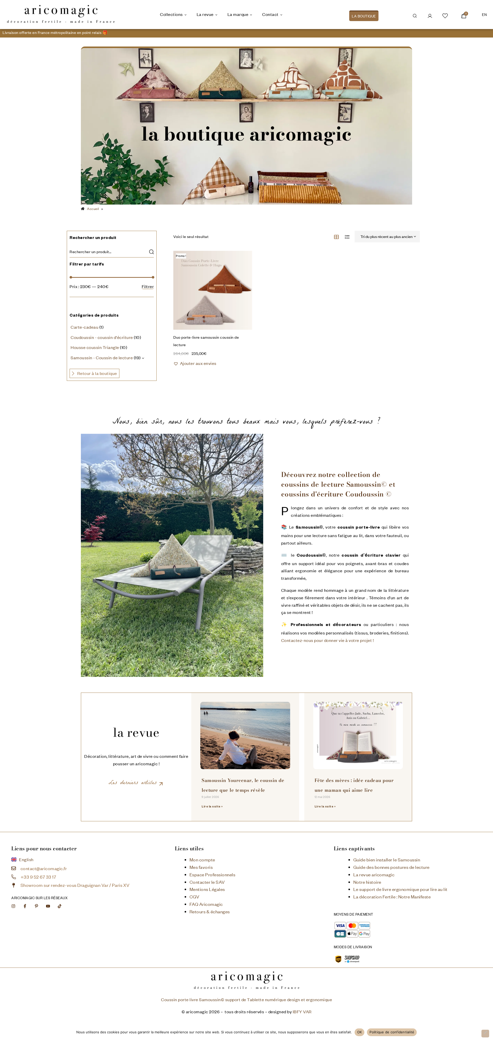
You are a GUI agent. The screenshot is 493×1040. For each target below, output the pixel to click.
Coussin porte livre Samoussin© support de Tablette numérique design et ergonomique (246, 999)
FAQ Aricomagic (206, 904)
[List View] (347, 237)
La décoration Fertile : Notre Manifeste (392, 896)
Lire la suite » (212, 806)
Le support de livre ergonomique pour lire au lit (400, 889)
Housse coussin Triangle (95, 347)
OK (359, 1032)
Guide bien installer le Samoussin (386, 859)
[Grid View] (336, 237)
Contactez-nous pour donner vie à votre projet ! (327, 640)
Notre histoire (367, 882)
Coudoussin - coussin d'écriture (102, 337)
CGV (194, 896)
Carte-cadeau (84, 327)
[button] (194, 363)
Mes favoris (201, 867)
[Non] (485, 1033)
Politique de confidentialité (391, 1032)
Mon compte (202, 859)
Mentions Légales (207, 889)
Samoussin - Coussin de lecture (102, 357)
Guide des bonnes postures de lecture (391, 867)
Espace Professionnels (212, 874)
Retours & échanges (209, 911)
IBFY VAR (302, 1011)
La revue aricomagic (374, 874)
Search (151, 251)
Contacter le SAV (207, 882)
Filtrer (148, 286)
